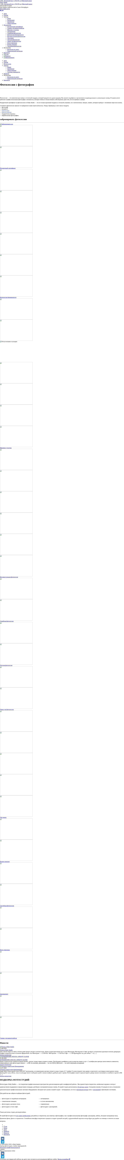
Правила (6, 73)
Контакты (7, 52)
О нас (5, 1126)
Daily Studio (3, 2)
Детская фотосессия (13, 39)
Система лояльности (13, 72)
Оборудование (11, 23)
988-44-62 (5, 9)
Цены (9, 18)
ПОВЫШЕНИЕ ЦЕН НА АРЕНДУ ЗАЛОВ (13, 1060)
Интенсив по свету (13, 49)
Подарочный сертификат (15, 26)
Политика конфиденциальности (10, 1147)
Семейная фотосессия (14, 33)
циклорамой (97, 1089)
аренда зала (5, 110)
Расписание (11, 20)
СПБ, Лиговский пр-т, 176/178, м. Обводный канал (16, 1)
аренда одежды (6, 112)
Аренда (6, 65)
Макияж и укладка (13, 30)
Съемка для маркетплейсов (15, 28)
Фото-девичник (12, 43)
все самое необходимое (23, 1115)
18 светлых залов (82, 1087)
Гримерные (10, 22)
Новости (6, 1133)
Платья (6, 15)
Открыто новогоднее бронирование (11, 1069)
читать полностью (5, 1055)
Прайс (9, 67)
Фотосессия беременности (15, 35)
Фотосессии (7, 25)
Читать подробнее (63, 1159)
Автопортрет (11, 31)
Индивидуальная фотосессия (16, 36)
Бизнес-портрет (12, 44)
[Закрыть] (69, 1159)
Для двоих (10, 38)
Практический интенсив (15, 51)
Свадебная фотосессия (14, 46)
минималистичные (82, 1089)
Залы (5, 13)
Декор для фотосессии (14, 41)
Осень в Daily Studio (6, 1050)
